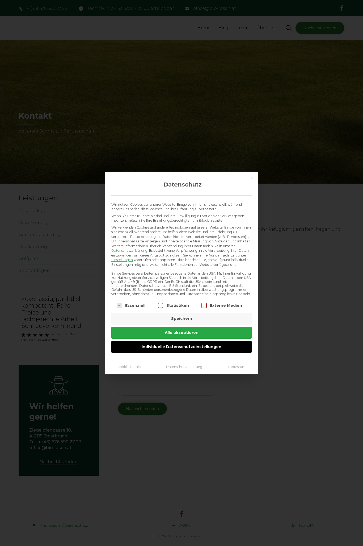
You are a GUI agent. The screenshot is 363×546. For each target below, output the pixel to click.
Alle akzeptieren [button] (182, 332)
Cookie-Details (129, 367)
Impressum (236, 367)
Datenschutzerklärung (129, 251)
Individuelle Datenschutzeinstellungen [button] (181, 346)
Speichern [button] (181, 318)
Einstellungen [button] (122, 260)
